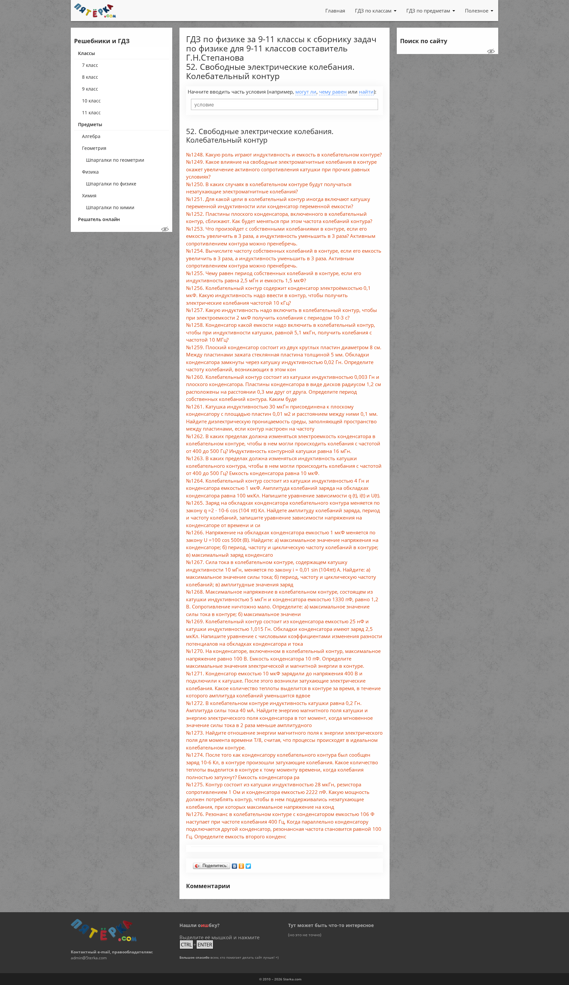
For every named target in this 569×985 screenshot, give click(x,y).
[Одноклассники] (241, 864)
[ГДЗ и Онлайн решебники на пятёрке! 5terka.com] (95, 10)
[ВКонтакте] (234, 864)
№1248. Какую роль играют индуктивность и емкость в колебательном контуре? (284, 154)
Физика (90, 172)
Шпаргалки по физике (111, 184)
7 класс (90, 65)
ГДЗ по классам (373, 10)
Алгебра (91, 136)
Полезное (476, 10)
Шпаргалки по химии (110, 207)
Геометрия (94, 148)
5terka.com (292, 979)
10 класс (91, 101)
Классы (86, 53)
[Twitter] (248, 864)
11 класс (91, 112)
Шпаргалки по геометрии (115, 160)
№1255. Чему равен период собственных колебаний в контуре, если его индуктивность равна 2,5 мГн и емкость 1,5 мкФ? (273, 277)
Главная (335, 10)
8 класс (90, 77)
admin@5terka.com (89, 958)
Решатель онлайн (99, 219)
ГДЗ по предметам (428, 10)
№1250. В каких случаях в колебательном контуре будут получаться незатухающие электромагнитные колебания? (268, 188)
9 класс (90, 89)
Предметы (90, 124)
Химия (89, 195)
